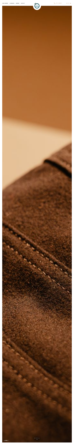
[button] (4, 440)
